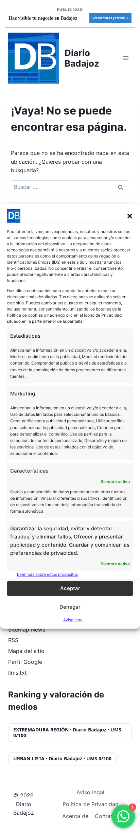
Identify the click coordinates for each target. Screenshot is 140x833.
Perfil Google (25, 661)
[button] (129, 216)
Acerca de (75, 816)
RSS (13, 640)
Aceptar (70, 588)
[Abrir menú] (125, 58)
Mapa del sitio (26, 651)
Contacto (107, 816)
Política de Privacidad (91, 804)
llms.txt (17, 672)
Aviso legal (73, 619)
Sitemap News (26, 629)
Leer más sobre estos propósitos (47, 574)
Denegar (70, 607)
